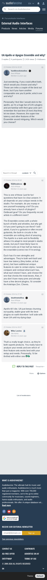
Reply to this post (25, 366)
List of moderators (24, 395)
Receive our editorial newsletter (17, 526)
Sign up (31, 533)
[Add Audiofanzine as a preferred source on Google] (10, 518)
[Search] (5, 9)
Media (31, 28)
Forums (39, 28)
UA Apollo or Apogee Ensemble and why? (23, 55)
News (14, 28)
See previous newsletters (13, 539)
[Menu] (43, 9)
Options (42, 373)
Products (6, 28)
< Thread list (40, 367)
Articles (22, 28)
